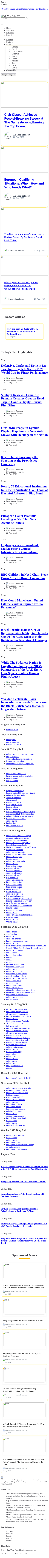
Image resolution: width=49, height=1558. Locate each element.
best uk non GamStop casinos (18, 1016)
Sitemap (28, 1554)
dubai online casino (14, 1111)
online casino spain (14, 856)
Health (14, 49)
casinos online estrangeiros (17, 840)
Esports (9, 35)
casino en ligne (12, 983)
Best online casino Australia (17, 1021)
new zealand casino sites (16, 1125)
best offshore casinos (14, 825)
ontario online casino (14, 1047)
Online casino (12, 922)
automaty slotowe (13, 797)
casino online (11, 932)
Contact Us (11, 70)
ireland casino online (14, 849)
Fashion (9, 40)
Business (10, 33)
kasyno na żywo (13, 809)
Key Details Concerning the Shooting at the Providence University (19, 460)
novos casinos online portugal (18, 836)
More (8, 44)
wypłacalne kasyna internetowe (19, 759)
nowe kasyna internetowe (16, 903)
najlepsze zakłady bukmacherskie (20, 814)
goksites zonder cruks (15, 964)
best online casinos (14, 1104)
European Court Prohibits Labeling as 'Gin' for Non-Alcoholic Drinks (18, 519)
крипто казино (12, 742)
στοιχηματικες (12, 917)
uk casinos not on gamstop (17, 1014)
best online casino (13, 1142)
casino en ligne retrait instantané (19, 915)
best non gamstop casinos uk (18, 1028)
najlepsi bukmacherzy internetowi (20, 816)
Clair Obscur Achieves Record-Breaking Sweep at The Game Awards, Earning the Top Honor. (24, 120)
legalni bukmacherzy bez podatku (20, 763)
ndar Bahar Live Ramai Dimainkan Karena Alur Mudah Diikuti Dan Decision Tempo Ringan (26, 947)
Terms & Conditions (17, 1554)
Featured (9, 42)
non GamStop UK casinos (17, 1031)
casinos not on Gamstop (16, 818)
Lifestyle (15, 54)
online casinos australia (15, 861)
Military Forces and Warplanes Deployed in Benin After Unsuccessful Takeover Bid (21, 285)
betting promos (12, 1095)
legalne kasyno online (15, 761)
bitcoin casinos (12, 859)
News (14, 56)
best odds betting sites (15, 967)
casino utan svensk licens (16, 1042)
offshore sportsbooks (14, 894)
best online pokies (13, 1106)
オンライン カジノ (15, 1023)
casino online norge (14, 1051)
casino (8, 957)
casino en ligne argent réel (17, 1040)
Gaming (15, 47)
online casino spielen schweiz (18, 1088)
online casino (11, 821)
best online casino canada (16, 974)
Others (14, 58)
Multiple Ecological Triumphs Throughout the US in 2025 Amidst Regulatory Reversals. (24, 1225)
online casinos (12, 863)
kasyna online (12, 778)
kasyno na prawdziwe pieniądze (19, 776)
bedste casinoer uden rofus (17, 941)
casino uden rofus (13, 744)
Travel (14, 68)
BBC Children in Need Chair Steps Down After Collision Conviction (24, 576)
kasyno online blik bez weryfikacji (20, 793)
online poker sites (13, 939)
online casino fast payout (16, 978)
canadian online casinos (16, 976)
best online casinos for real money (20, 1145)
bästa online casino (14, 882)
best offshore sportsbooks (16, 845)
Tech (14, 65)
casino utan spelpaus (14, 880)
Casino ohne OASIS (14, 1097)
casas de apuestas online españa (19, 854)
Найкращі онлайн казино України (21, 847)
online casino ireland (14, 950)
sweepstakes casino (14, 804)
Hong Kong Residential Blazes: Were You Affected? (23, 1181)
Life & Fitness (17, 51)
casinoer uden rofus (14, 868)
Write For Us (5, 1554)
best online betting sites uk (17, 1012)
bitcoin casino (12, 729)
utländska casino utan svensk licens (20, 990)
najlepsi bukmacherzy (15, 790)
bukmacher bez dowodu (16, 774)
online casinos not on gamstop (18, 843)
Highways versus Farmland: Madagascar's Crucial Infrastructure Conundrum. (20, 548)
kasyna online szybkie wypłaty (19, 898)
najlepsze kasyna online (16, 795)
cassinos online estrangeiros (17, 838)
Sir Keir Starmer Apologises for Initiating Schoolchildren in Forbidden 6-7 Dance (19, 1210)
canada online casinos (15, 1116)
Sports (14, 63)
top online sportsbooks (15, 1109)
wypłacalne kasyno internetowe (19, 905)
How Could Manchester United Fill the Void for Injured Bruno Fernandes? (22, 604)
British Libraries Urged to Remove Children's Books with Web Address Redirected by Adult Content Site (24, 1168)
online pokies (11, 1056)
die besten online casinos (16, 1090)
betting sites (11, 739)
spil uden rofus (12, 877)
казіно (9, 1068)
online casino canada (14, 971)
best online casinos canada (17, 995)
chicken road (11, 800)
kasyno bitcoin (12, 807)
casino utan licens (13, 1035)
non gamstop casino (14, 1065)
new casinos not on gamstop (18, 1038)
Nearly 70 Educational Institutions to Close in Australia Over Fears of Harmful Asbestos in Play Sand (24, 490)
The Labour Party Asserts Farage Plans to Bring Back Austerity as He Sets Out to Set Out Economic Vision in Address (25, 1496)
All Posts (10, 30)
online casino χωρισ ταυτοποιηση (20, 754)
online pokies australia (15, 852)
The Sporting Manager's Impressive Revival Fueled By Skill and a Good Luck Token (24, 237)
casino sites (11, 1054)
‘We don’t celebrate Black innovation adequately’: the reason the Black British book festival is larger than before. (24, 704)
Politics (15, 61)
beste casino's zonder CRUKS (18, 1078)
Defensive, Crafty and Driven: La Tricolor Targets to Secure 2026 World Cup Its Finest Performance (24, 369)
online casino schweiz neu (17, 1093)
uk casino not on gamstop (16, 1009)
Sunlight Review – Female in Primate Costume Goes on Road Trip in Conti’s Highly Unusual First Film (22, 400)
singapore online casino (16, 1044)
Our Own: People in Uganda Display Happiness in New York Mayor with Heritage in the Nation (24, 431)
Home (8, 28)
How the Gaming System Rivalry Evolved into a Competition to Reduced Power (22, 331)
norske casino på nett (15, 889)
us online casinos (13, 1147)
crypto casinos (12, 999)
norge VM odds (12, 756)
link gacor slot (12, 1026)
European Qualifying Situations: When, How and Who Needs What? (24, 183)
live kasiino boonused (15, 896)
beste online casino (14, 866)
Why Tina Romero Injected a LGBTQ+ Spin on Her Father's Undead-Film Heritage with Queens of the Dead (24, 1240)
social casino (11, 934)
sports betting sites (13, 891)
